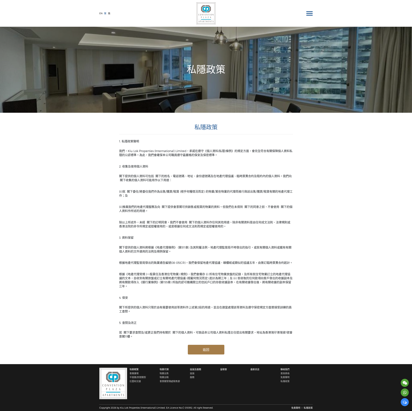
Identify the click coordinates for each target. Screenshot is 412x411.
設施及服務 (195, 369)
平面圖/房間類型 (138, 377)
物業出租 (164, 377)
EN (101, 13)
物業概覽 (134, 369)
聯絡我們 (285, 369)
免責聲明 (285, 377)
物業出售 (164, 373)
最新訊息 (254, 369)
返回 (206, 350)
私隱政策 (285, 381)
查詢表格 (285, 373)
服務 (192, 377)
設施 (192, 373)
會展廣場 (134, 373)
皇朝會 (223, 369)
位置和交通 (135, 381)
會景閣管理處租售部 (170, 381)
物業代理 (164, 369)
